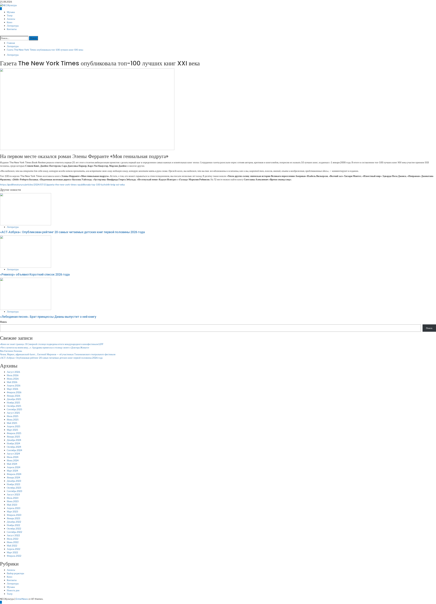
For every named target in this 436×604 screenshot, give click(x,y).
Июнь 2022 (13, 542)
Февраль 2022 (14, 555)
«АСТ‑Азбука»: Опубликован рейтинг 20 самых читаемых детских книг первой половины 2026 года (72, 232)
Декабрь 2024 (14, 439)
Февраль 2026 (14, 392)
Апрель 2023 (13, 508)
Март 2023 (12, 511)
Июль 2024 (12, 457)
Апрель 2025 (13, 426)
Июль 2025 (12, 416)
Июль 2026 (12, 375)
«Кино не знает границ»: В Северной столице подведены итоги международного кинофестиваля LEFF (51, 344)
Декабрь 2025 (14, 399)
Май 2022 (12, 545)
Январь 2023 (13, 518)
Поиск (3, 321)
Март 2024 (12, 470)
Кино (9, 22)
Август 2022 (13, 535)
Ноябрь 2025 (13, 402)
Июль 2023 (12, 497)
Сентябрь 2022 (14, 531)
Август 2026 (13, 371)
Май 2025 (12, 422)
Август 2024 (13, 453)
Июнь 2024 (13, 460)
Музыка (11, 12)
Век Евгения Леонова (11, 350)
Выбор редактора (15, 573)
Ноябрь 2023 (13, 484)
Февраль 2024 (14, 474)
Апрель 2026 (13, 385)
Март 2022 (12, 552)
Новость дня (13, 590)
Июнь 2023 (13, 501)
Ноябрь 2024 (13, 443)
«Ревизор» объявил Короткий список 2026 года (35, 274)
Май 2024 (12, 463)
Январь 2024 (13, 477)
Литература (13, 25)
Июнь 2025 (13, 419)
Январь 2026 (13, 395)
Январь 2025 (13, 436)
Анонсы (11, 19)
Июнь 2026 (13, 378)
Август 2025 (13, 412)
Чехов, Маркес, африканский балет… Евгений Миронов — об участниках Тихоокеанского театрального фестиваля (57, 354)
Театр (9, 15)
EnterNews (22, 598)
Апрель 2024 (13, 467)
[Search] (1, 34)
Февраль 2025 (14, 433)
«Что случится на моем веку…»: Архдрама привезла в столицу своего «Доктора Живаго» (44, 347)
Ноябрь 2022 (13, 525)
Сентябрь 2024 (14, 450)
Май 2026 (12, 382)
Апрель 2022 (13, 548)
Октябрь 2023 (14, 487)
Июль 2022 (12, 538)
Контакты (12, 29)
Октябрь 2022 (14, 528)
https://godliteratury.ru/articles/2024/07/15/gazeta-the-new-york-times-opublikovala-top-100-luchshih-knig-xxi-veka (62, 184)
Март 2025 (12, 429)
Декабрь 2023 (14, 480)
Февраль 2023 (14, 514)
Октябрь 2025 (14, 405)
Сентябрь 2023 (14, 491)
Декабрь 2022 (14, 521)
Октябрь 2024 (14, 446)
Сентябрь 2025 (14, 409)
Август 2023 (13, 494)
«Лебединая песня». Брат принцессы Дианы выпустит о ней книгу (48, 316)
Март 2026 (12, 388)
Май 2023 (12, 504)
